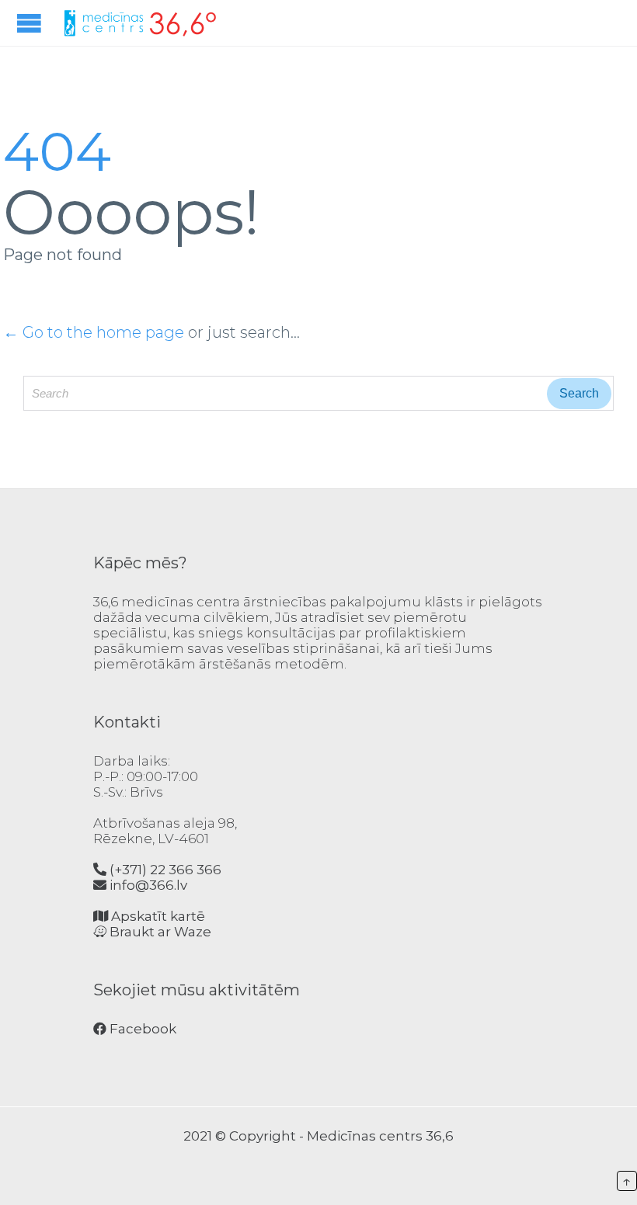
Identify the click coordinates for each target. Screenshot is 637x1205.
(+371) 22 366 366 (163, 869)
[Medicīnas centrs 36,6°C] (140, 23)
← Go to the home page (93, 332)
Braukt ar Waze (158, 931)
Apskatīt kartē (156, 916)
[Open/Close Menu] (31, 23)
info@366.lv (146, 885)
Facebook (141, 1029)
